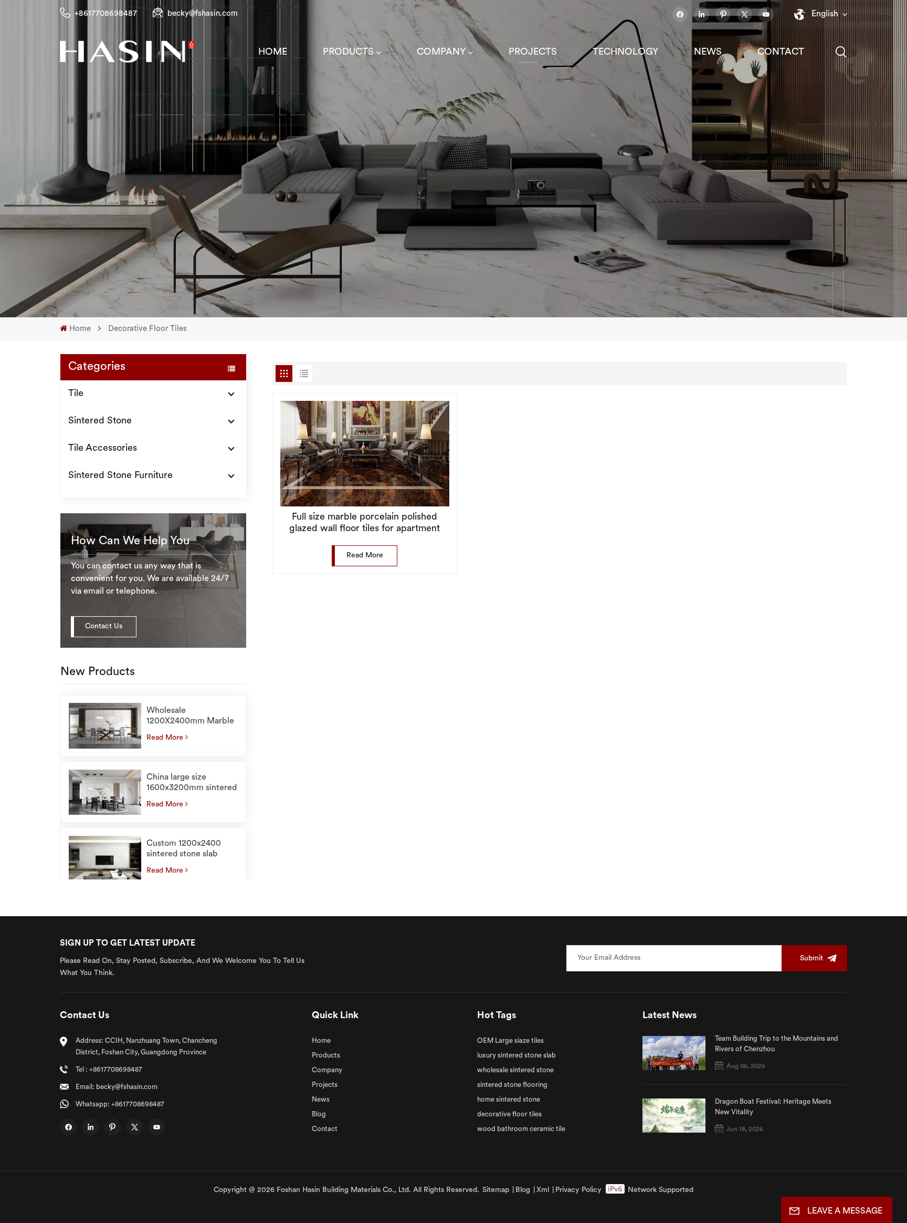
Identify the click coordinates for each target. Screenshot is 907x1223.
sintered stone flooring (512, 1085)
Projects (533, 52)
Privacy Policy (578, 1190)
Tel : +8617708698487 (109, 1069)
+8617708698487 (106, 14)
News (708, 52)
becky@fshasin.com (202, 14)
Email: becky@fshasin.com (116, 1087)
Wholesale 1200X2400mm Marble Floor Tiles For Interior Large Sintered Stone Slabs (190, 717)
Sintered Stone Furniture (120, 476)
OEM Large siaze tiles (510, 1041)
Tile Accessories (102, 448)
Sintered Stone (100, 421)
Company (441, 52)
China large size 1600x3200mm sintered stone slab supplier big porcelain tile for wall (191, 783)
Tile (75, 394)
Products (348, 52)
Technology (625, 52)
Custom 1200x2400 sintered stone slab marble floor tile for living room (183, 849)
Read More (164, 738)
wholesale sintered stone (515, 1070)
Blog (319, 1114)
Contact (780, 52)
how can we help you (130, 541)
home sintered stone (508, 1099)
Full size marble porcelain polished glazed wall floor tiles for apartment (364, 523)
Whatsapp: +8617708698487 (120, 1104)
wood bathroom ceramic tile (521, 1129)
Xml (542, 1190)
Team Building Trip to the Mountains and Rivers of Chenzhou (776, 1044)
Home (272, 52)
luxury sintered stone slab (516, 1055)
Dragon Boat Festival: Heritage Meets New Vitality (773, 1107)
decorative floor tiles (509, 1114)
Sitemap (495, 1190)
